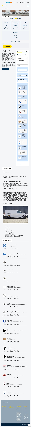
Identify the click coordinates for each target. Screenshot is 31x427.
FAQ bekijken (24, 200)
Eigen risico (19, 68)
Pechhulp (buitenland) (21, 79)
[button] (28, 6)
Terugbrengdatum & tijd (20, 60)
